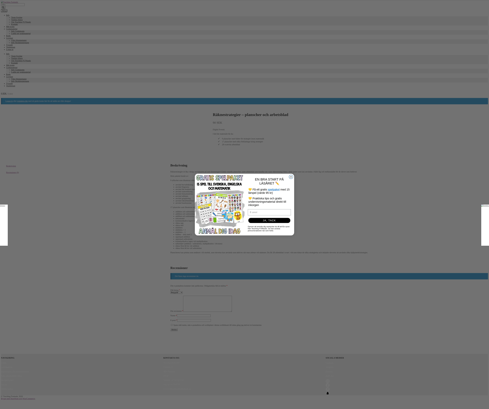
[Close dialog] (291, 177)
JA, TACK (269, 220)
